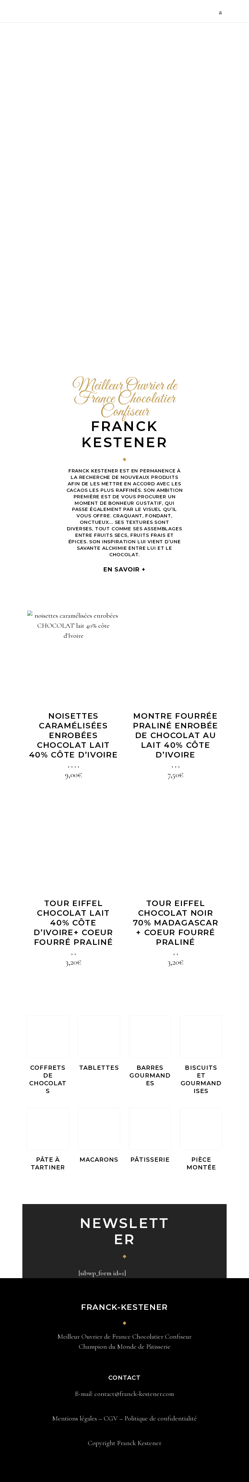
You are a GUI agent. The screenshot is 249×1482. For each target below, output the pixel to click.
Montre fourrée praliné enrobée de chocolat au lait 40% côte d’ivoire (175, 735)
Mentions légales (74, 1418)
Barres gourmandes (150, 1075)
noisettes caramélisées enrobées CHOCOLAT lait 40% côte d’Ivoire (73, 735)
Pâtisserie (150, 1159)
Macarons (99, 1159)
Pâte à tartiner (48, 1163)
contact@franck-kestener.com (134, 1394)
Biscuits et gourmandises (201, 1079)
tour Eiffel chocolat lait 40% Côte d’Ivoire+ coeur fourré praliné (73, 923)
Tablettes (99, 1067)
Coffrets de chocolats (48, 1079)
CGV (111, 1418)
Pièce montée (201, 1163)
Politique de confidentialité (160, 1418)
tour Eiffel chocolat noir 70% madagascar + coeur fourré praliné (176, 923)
